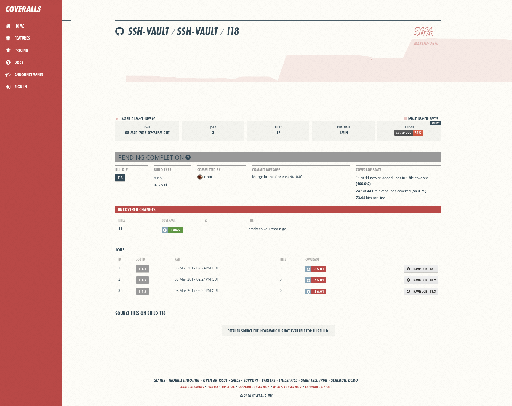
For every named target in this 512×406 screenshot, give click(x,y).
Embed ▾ (436, 123)
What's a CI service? (287, 386)
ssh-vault (148, 31)
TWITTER (212, 386)
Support (251, 380)
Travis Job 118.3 (424, 291)
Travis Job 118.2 (424, 280)
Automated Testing (318, 386)
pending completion (151, 157)
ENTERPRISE (288, 380)
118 (232, 31)
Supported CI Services (253, 386)
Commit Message (266, 170)
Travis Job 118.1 (424, 268)
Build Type (162, 170)
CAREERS (268, 380)
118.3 (142, 291)
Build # (121, 170)
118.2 (142, 280)
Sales (235, 380)
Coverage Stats (368, 170)
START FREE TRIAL (314, 380)
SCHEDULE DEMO (344, 380)
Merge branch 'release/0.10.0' (277, 176)
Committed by (209, 170)
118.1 (142, 268)
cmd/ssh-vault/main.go (267, 229)
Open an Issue (215, 380)
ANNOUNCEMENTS (192, 386)
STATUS (159, 380)
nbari (208, 176)
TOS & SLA (228, 386)
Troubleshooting (184, 380)
